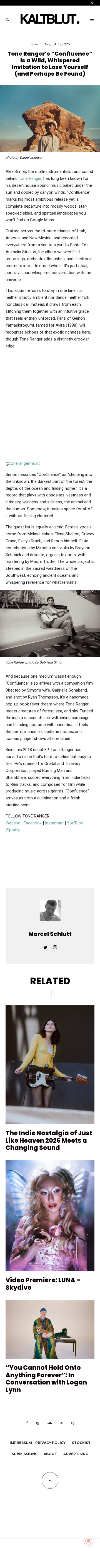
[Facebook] (27, 1423)
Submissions (24, 1454)
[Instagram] (37, 1423)
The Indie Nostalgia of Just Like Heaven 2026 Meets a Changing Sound (49, 1141)
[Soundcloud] (49, 1423)
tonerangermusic (25, 463)
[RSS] (61, 1423)
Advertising (75, 1454)
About (50, 1454)
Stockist (81, 1443)
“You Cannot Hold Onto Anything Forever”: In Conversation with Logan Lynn (46, 1379)
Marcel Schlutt (50, 934)
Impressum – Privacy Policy (38, 1443)
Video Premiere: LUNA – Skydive (43, 1284)
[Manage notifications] (88, 1541)
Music (35, 44)
